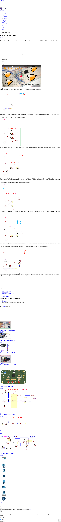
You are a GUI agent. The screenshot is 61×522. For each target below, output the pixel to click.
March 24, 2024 (2, 433)
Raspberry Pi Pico (5, 23)
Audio (4, 15)
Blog (3, 28)
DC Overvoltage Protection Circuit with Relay (7, 453)
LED (13, 56)
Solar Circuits (4, 21)
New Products (4, 13)
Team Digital (1, 37)
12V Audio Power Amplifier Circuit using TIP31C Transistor (9, 352)
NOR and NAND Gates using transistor (6, 291)
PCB (3, 26)
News (3, 12)
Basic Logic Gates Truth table (5, 292)
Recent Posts (2, 320)
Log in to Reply (3, 303)
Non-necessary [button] (2, 518)
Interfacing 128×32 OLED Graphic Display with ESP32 (8, 364)
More (2, 25)
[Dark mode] (1, 7)
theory (4, 27)
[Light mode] (0, 7)
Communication (5, 16)
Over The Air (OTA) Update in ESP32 (4, 296)
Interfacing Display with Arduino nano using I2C (7, 340)
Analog (4, 14)
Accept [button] (28, 509)
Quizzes (2, 29)
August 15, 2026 (2, 331)
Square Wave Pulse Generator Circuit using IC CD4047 (8, 293)
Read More (30, 509)
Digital (1, 33)
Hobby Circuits (5, 18)
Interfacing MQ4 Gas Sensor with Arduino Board (7, 330)
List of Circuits (4, 19)
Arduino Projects (3, 22)
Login (1, 10)
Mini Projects (4, 20)
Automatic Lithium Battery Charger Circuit (6, 386)
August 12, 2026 (2, 341)
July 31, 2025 (1, 387)
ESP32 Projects (2, 363)
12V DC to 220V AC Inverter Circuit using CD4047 (7, 414)
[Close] (0, 506)
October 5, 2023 (2, 454)
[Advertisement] (21, 48)
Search (1, 507)
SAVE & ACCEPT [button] (2, 521)
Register (3, 10)
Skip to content (2, 0)
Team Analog (1, 354)
